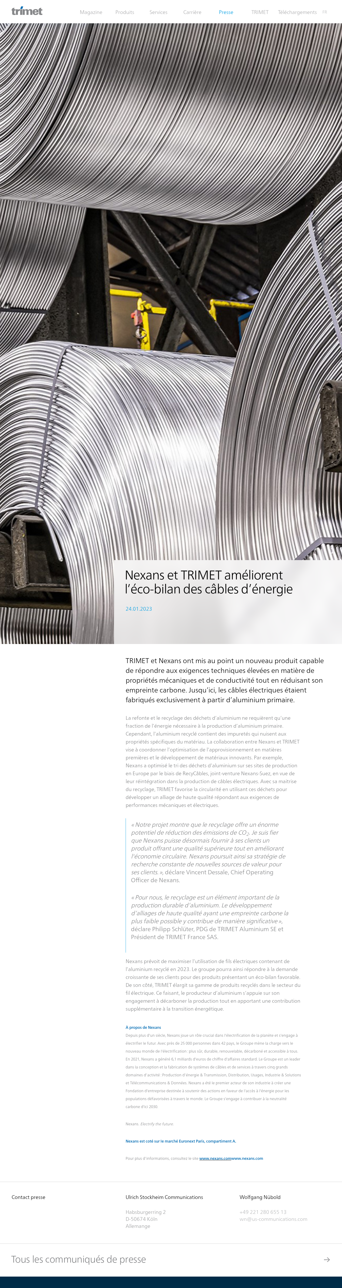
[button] (126, 12)
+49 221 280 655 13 (263, 1212)
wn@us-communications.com (274, 1219)
